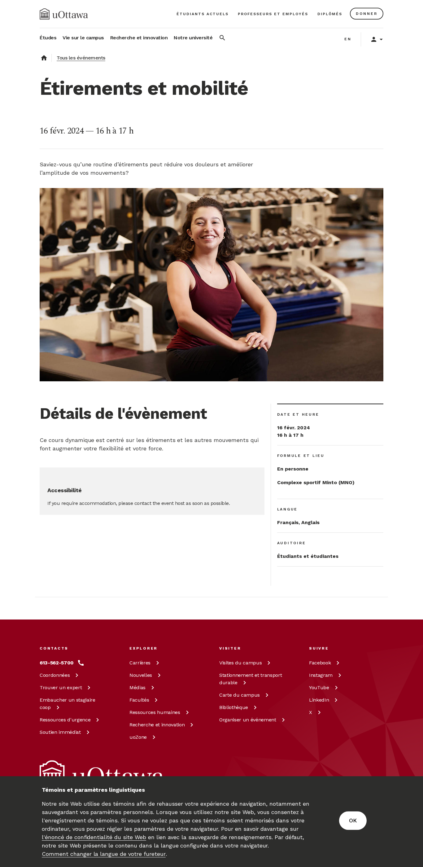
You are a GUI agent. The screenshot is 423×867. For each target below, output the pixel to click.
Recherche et (157, 725)
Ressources (65, 720)
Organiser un (247, 720)
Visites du (240, 663)
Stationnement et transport (250, 678)
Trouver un (61, 687)
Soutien (60, 732)
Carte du (239, 695)
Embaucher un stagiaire (67, 703)
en (347, 39)
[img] (64, 14)
